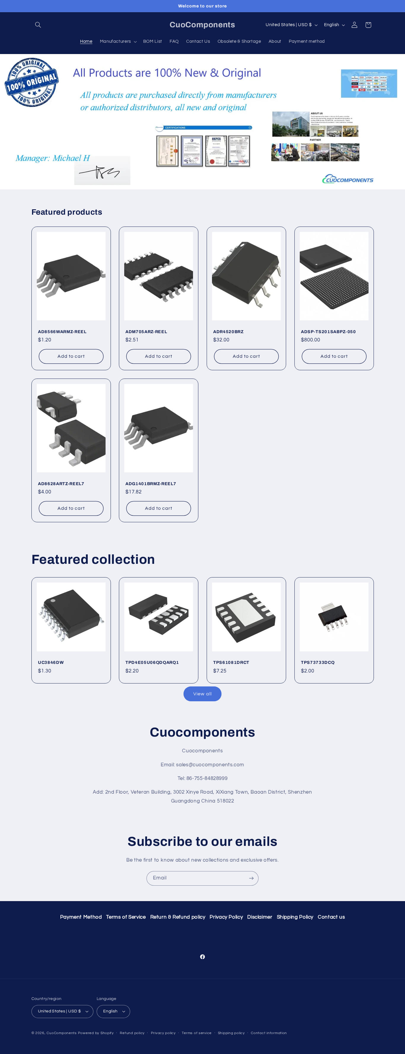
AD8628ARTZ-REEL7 (61, 483)
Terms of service (197, 1033)
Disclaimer (259, 917)
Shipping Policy (295, 917)
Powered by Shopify (96, 1033)
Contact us (331, 917)
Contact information (269, 1033)
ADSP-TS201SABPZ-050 (328, 331)
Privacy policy (163, 1033)
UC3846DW (51, 662)
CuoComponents (62, 1033)
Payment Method (81, 917)
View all (202, 693)
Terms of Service (126, 917)
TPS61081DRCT (231, 662)
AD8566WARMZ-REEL (62, 331)
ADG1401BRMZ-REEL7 (150, 483)
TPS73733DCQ (317, 662)
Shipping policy (231, 1033)
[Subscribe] (251, 878)
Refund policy (132, 1033)
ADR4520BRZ (228, 331)
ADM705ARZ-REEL (146, 331)
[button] (38, 25)
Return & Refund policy (177, 917)
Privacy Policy (226, 917)
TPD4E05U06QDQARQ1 (152, 662)
